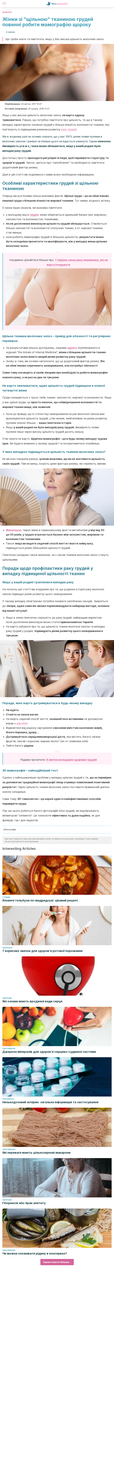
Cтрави (6, 897)
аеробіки (22, 723)
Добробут (7, 12)
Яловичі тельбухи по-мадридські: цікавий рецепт (40, 900)
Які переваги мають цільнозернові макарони (36, 1152)
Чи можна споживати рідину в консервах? (34, 1253)
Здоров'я (7, 948)
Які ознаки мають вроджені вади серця (32, 1001)
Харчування (8, 1048)
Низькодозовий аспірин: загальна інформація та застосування (50, 1102)
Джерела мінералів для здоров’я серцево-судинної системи (49, 1052)
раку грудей (68, 129)
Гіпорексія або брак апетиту (24, 1203)
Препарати (8, 1099)
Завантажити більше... (57, 1262)
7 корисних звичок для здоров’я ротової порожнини (42, 951)
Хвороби (7, 998)
